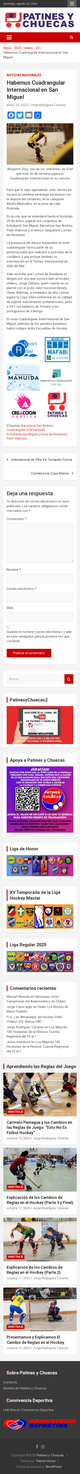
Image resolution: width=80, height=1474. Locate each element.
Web (10, 608)
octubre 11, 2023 (18, 1278)
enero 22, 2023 (17, 105)
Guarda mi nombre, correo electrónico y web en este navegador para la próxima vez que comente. (39, 636)
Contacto (10, 1382)
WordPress (54, 1467)
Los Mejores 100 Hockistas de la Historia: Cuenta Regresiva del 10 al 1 (37, 1031)
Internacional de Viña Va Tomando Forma (41, 460)
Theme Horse (46, 1461)
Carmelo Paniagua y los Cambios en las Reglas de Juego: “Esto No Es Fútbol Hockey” (39, 1127)
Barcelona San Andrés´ (37, 425)
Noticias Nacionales (24, 75)
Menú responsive (72, 4)
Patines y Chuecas (50, 1455)
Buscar (68, 679)
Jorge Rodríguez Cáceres (48, 105)
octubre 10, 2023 (18, 1348)
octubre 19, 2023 (18, 1138)
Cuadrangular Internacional (26, 430)
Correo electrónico (22, 589)
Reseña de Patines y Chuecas (25, 1388)
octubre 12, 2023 (18, 1208)
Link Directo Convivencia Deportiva (28, 1410)
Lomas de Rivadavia (53, 434)
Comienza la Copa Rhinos (50, 473)
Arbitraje (15, 1111)
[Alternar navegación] (9, 37)
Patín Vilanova (17, 438)
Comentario (16, 519)
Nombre (14, 570)
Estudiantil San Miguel (22, 434)
